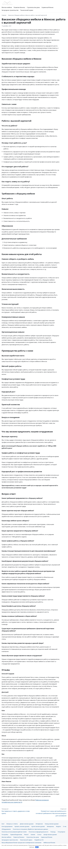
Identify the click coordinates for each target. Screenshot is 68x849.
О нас (64, 826)
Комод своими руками (52, 824)
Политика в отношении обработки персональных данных (30, 829)
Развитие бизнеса (19, 7)
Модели (58, 826)
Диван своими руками (27, 824)
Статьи (39, 834)
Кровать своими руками (22, 826)
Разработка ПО (39, 840)
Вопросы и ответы (12, 824)
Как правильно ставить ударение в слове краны (16, 811)
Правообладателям (16, 834)
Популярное (61, 832)
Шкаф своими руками (50, 834)
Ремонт (26, 834)
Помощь (53, 832)
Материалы (50, 826)
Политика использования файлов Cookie (14, 832)
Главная (4, 15)
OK (37, 847)
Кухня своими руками (38, 826)
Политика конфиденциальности (38, 832)
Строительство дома (33, 7)
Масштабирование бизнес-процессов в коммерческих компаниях (21, 842)
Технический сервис (26, 10)
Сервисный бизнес (47, 7)
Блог (3, 824)
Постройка (5, 834)
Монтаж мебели (7, 7)
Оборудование (6, 829)
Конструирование (7, 826)
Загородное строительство (10, 10)
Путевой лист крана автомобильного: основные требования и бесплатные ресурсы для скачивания (51, 812)
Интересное (39, 824)
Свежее (33, 834)
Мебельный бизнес (49, 842)
